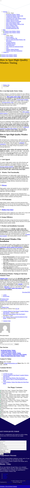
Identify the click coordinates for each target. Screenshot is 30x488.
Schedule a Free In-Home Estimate (8, 486)
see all (17, 308)
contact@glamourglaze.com (10, 363)
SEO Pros (9, 482)
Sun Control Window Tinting (8, 354)
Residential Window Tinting (8, 350)
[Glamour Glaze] (4, 299)
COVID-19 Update (8, 373)
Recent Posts (6, 296)
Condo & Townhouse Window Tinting (11, 353)
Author (5, 295)
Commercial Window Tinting (8, 351)
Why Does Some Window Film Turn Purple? (14, 314)
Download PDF (26, 292)
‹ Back (12, 13)
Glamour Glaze (3, 300)
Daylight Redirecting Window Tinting (15, 356)
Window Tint (6, 85)
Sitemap (28, 480)
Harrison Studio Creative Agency (26, 483)
